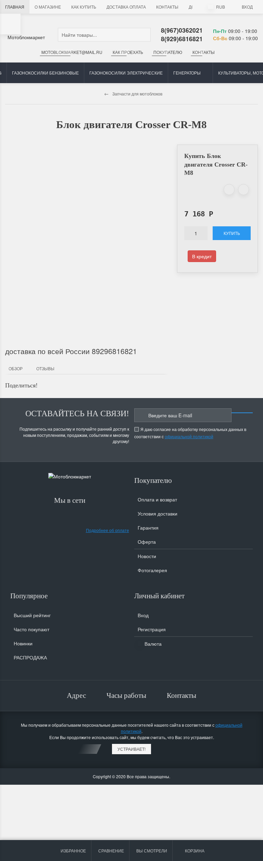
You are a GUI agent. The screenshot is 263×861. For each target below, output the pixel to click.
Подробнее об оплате (107, 530)
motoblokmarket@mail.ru (71, 52)
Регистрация (152, 629)
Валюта (152, 643)
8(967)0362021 (182, 30)
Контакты (167, 7)
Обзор (16, 368)
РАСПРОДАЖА (30, 657)
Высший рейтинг (32, 615)
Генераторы (187, 73)
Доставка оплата (126, 7)
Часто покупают (31, 629)
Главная (14, 7)
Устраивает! (131, 749)
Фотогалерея (152, 570)
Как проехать (128, 52)
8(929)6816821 (182, 38)
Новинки (23, 643)
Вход (247, 7)
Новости (147, 556)
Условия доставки (157, 513)
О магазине (48, 7)
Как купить (83, 7)
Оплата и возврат (157, 499)
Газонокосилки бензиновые (45, 73)
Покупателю (167, 52)
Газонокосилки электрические (126, 73)
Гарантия (148, 527)
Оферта (147, 541)
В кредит (202, 256)
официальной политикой (189, 436)
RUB (220, 7)
